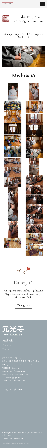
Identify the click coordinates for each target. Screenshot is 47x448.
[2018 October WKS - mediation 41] (34, 199)
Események (7, 3)
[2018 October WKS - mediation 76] (34, 180)
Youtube (6, 345)
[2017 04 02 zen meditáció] (34, 143)
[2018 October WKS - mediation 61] (34, 190)
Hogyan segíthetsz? (12, 389)
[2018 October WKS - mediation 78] (13, 172)
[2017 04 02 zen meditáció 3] (34, 131)
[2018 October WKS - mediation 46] (34, 209)
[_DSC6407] (13, 151)
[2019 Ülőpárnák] (34, 249)
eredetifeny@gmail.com (17, 371)
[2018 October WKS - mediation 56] (34, 91)
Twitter (6, 349)
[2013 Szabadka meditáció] (13, 105)
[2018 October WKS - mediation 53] (34, 228)
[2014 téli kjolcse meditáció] (34, 119)
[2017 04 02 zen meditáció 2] (13, 128)
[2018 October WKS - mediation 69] (13, 91)
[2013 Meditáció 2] (34, 238)
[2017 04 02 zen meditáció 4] (13, 140)
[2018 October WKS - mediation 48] (34, 219)
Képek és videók (23, 34)
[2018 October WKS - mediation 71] (13, 162)
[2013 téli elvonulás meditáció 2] (34, 107)
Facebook (7, 340)
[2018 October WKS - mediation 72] (34, 166)
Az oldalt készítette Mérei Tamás (15, 443)
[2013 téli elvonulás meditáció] (13, 116)
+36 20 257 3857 (16, 368)
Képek (37, 34)
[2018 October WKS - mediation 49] (13, 229)
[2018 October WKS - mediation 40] (13, 195)
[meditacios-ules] (34, 153)
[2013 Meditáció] (13, 243)
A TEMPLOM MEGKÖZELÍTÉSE (14, 381)
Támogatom (23, 305)
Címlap (8, 34)
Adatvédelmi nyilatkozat (12, 438)
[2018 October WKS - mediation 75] (13, 182)
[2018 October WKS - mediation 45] (13, 212)
